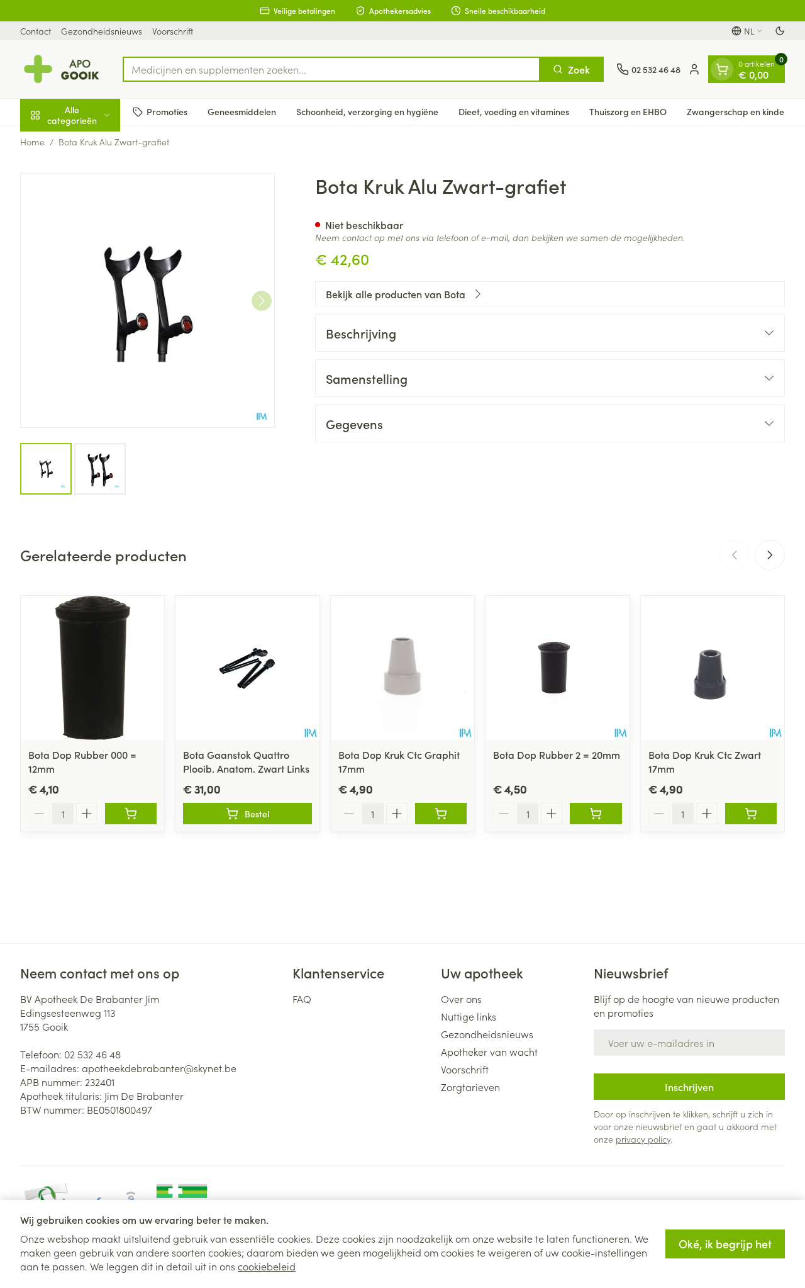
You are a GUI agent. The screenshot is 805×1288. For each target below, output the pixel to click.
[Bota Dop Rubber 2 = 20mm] (557, 667)
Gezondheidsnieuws (101, 31)
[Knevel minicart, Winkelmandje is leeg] (722, 69)
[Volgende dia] (770, 555)
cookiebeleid (267, 1266)
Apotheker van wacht (489, 1051)
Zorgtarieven (470, 1087)
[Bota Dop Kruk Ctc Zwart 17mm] (712, 667)
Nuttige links (468, 1016)
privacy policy (643, 1139)
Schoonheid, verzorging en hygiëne (367, 111)
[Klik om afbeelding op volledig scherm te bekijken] (147, 300)
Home (32, 141)
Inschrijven (689, 1087)
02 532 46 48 (92, 1054)
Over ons (461, 998)
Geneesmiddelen (242, 111)
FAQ (301, 998)
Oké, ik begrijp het (725, 1244)
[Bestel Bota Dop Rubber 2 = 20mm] (595, 813)
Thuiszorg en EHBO (628, 111)
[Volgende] (262, 301)
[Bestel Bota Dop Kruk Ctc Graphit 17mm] (441, 813)
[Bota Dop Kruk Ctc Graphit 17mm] (402, 667)
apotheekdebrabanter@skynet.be (159, 1068)
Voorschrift (172, 31)
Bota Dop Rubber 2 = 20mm (556, 754)
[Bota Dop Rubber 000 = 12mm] (92, 667)
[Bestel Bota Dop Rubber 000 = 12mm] (131, 813)
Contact (35, 31)
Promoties (167, 111)
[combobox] (331, 69)
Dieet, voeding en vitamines (513, 111)
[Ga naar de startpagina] (65, 69)
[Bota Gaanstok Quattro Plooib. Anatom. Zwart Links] (247, 667)
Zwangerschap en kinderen (742, 111)
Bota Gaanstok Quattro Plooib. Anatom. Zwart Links (246, 761)
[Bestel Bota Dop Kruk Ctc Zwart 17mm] (751, 813)
